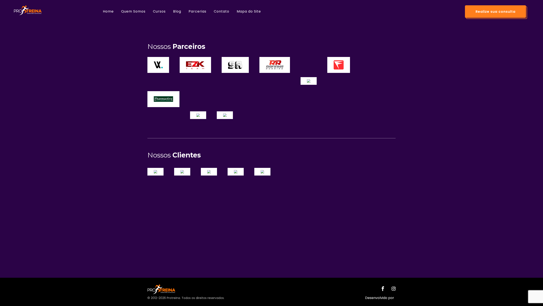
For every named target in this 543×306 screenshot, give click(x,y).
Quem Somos (133, 11)
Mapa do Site (249, 11)
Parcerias (197, 11)
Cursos (159, 11)
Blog (177, 11)
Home (108, 11)
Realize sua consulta (495, 11)
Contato (221, 11)
